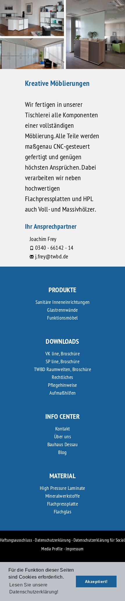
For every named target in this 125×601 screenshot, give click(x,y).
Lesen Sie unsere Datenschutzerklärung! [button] (33, 588)
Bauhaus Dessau (62, 444)
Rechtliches (62, 377)
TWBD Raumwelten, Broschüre (62, 369)
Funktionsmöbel (62, 317)
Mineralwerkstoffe (62, 495)
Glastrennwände (62, 309)
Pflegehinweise (62, 385)
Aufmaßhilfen (62, 392)
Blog (62, 452)
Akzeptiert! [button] (96, 581)
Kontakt (62, 428)
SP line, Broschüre (62, 361)
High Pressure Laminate (62, 488)
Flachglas (63, 511)
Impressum (75, 549)
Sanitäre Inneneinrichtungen (62, 302)
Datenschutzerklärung (52, 540)
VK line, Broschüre (62, 353)
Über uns (62, 436)
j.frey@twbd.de (51, 256)
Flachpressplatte (62, 503)
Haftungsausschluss (16, 540)
